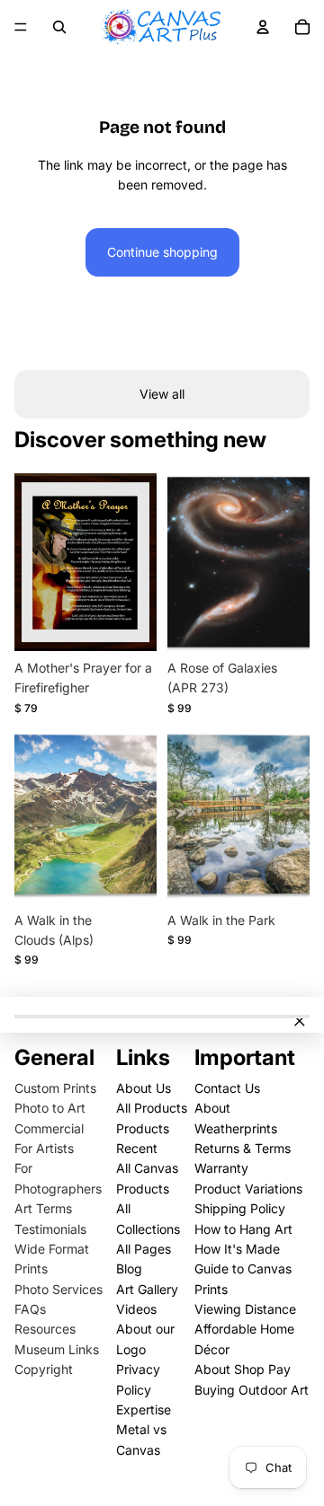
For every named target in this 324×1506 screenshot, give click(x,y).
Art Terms (43, 1208)
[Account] (263, 27)
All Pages (143, 1248)
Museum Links (56, 1349)
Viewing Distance (245, 1309)
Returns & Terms (242, 1148)
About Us (143, 1088)
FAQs (30, 1309)
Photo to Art (50, 1107)
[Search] (59, 27)
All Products (151, 1107)
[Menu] (20, 27)
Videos (136, 1309)
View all (162, 393)
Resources (45, 1328)
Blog (129, 1268)
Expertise (143, 1409)
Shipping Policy (239, 1208)
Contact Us (227, 1088)
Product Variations (248, 1188)
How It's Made (237, 1248)
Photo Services (58, 1289)
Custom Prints (55, 1088)
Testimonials (50, 1229)
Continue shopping (162, 252)
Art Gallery (147, 1289)
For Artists (44, 1148)
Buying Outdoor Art (251, 1389)
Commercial (49, 1128)
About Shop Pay (242, 1369)
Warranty (221, 1168)
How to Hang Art (243, 1229)
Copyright (43, 1369)
